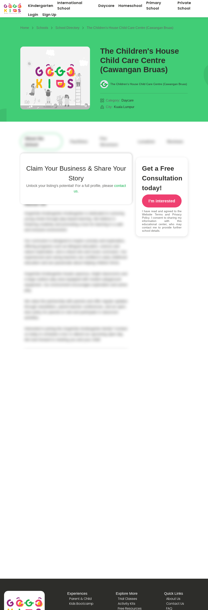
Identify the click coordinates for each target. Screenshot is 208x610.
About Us (173, 598)
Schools (42, 27)
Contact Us (175, 603)
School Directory (67, 27)
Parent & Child (80, 598)
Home (24, 27)
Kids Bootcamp (81, 603)
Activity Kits (126, 603)
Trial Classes (127, 598)
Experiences (77, 593)
